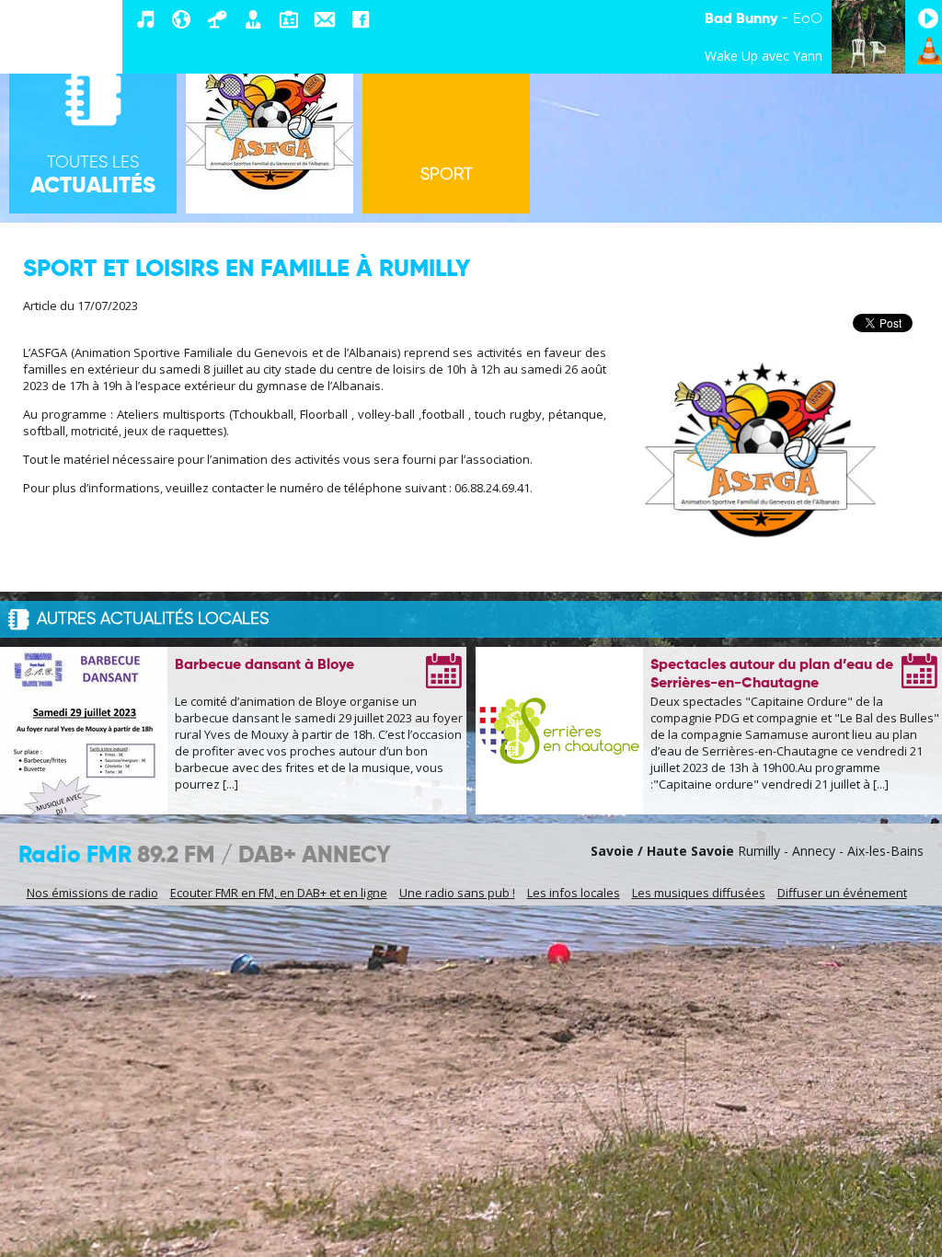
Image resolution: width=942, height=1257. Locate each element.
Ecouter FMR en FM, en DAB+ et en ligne (278, 892)
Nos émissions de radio (92, 892)
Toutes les (92, 176)
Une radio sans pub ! (457, 892)
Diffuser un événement (842, 892)
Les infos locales (573, 892)
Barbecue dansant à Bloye (264, 665)
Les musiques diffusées (698, 892)
